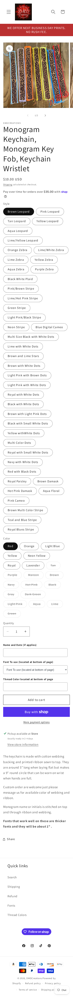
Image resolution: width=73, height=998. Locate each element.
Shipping (7, 184)
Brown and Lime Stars (23, 356)
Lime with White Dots (23, 346)
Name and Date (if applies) (20, 645)
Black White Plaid (20, 279)
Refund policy (33, 983)
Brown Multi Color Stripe (25, 510)
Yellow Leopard (47, 221)
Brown (56, 576)
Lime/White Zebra (51, 250)
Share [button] (11, 839)
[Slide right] (45, 115)
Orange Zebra (17, 250)
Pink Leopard (50, 212)
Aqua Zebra (16, 269)
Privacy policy (53, 983)
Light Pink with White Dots (27, 385)
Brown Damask (48, 481)
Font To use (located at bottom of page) (28, 662)
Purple (15, 576)
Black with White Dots (23, 404)
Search (12, 877)
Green (14, 614)
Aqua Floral (51, 491)
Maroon (36, 576)
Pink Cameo (16, 501)
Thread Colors (17, 915)
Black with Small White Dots (28, 423)
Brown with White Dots (24, 366)
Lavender (33, 565)
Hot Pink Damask (20, 491)
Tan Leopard (17, 221)
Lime (57, 605)
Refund (12, 896)
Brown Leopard (19, 212)
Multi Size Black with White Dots (31, 337)
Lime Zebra (16, 260)
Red (10, 546)
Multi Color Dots (19, 443)
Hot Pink (33, 586)
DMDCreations (34, 978)
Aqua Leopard (18, 231)
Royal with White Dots (23, 395)
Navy (13, 586)
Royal (12, 565)
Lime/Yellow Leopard (23, 240)
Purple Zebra (44, 269)
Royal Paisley (17, 481)
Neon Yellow (37, 556)
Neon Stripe (16, 327)
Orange (29, 546)
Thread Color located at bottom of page (28, 679)
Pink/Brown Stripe (21, 289)
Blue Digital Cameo (49, 327)
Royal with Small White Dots (28, 452)
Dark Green (35, 595)
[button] (8, 12)
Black (54, 586)
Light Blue (52, 546)
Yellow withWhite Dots (24, 433)
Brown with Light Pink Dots (27, 414)
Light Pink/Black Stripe (24, 317)
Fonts (11, 906)
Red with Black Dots (22, 472)
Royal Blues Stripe (21, 529)
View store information (23, 744)
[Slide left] (28, 115)
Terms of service (28, 989)
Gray (13, 595)
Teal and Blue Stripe (22, 520)
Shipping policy (50, 989)
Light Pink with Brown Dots (27, 375)
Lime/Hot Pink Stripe (23, 298)
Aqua (39, 605)
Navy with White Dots (23, 462)
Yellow (12, 556)
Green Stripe (17, 308)
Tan (55, 566)
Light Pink (17, 605)
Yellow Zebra (44, 260)
